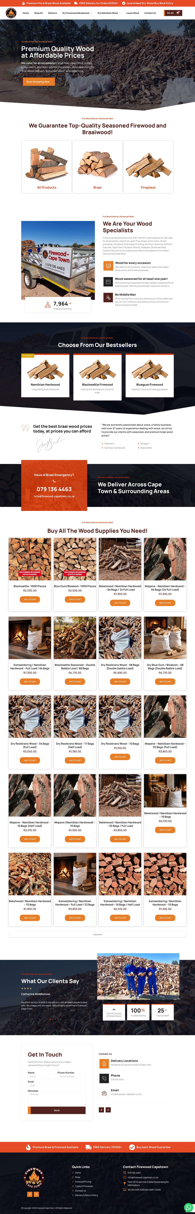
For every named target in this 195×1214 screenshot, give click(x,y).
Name (31, 1072)
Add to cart (30, 599)
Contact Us (150, 13)
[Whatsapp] (108, 1109)
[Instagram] (36, 1194)
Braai (98, 187)
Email (31, 1081)
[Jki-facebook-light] (101, 1109)
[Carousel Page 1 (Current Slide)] (50, 1019)
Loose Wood (132, 13)
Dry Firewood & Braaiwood (75, 13)
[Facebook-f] (29, 1194)
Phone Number (65, 1072)
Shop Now (43, 394)
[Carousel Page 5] (60, 1019)
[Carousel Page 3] (55, 1019)
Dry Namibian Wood (108, 13)
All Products (46, 187)
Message (33, 1091)
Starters (52, 13)
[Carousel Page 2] (52, 1019)
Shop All (38, 13)
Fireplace (148, 187)
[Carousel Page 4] (58, 1019)
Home (26, 13)
